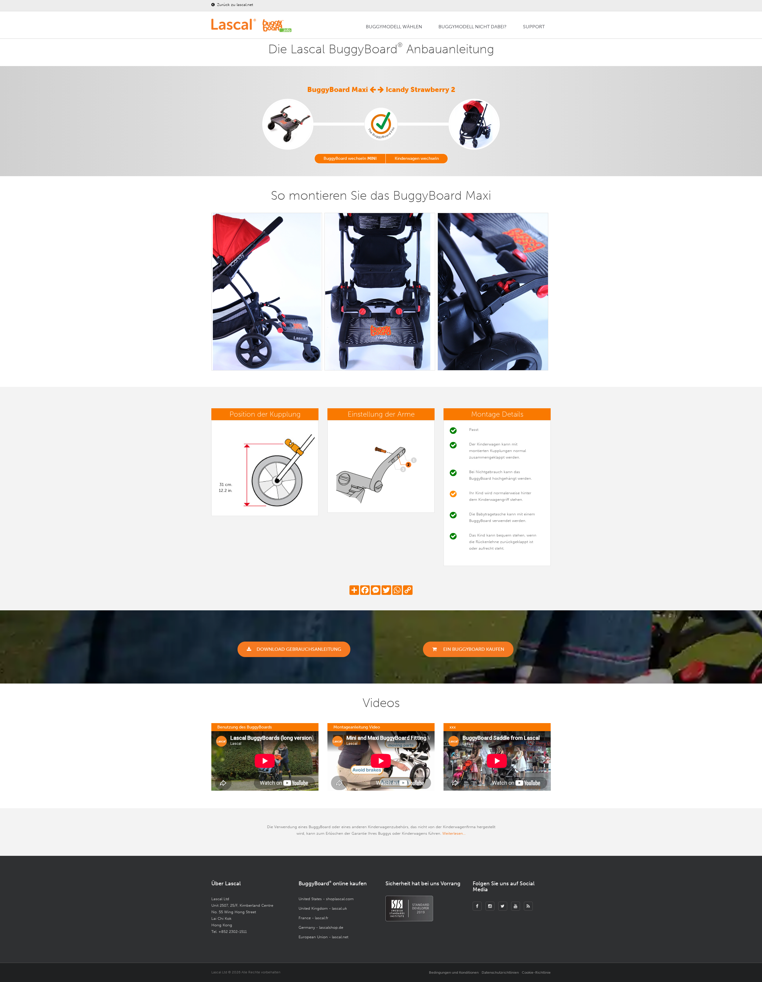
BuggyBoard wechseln (350, 158)
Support (534, 26)
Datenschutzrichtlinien (500, 972)
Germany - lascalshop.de (321, 927)
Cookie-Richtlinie (536, 972)
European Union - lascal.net (323, 937)
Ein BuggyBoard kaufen (473, 649)
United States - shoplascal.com (326, 899)
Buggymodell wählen (394, 26)
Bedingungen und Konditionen (454, 972)
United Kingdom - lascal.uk (323, 908)
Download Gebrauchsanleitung (299, 649)
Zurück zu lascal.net (234, 4)
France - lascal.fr (313, 918)
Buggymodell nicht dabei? (472, 26)
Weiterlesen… (454, 833)
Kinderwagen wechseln (417, 158)
